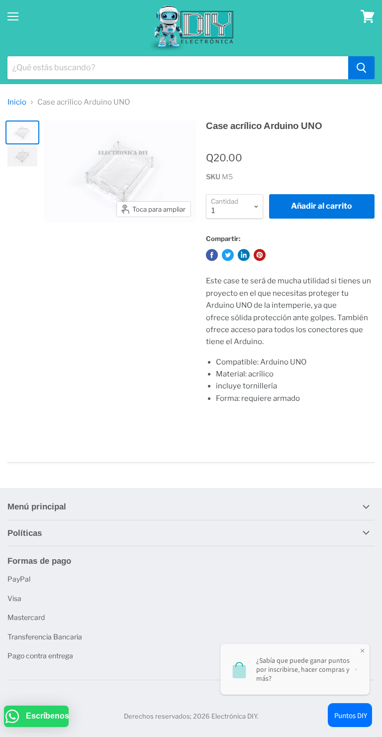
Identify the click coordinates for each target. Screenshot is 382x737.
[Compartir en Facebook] (212, 255)
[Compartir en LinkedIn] (244, 255)
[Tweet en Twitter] (228, 255)
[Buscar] (361, 67)
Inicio (16, 102)
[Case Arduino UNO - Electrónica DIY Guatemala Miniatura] (22, 132)
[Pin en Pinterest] (260, 255)
